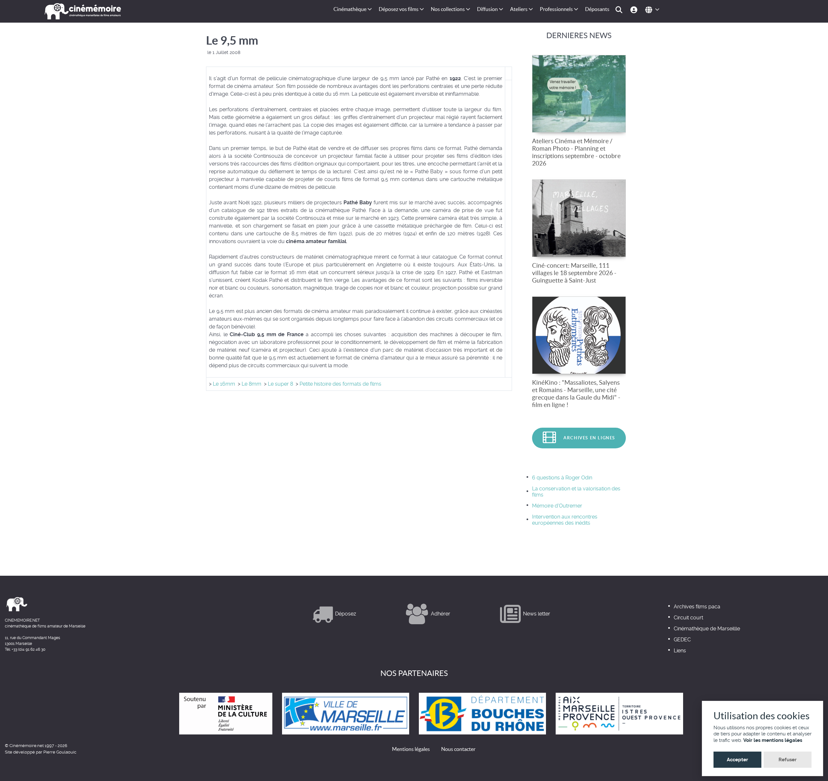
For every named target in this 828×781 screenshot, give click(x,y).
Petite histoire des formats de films (340, 384)
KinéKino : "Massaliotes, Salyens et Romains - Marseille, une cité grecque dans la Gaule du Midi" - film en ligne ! (576, 393)
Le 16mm (223, 384)
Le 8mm (251, 384)
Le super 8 (280, 384)
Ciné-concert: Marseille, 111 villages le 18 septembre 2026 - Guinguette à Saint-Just (574, 273)
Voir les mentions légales (772, 740)
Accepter (737, 760)
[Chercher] (620, 9)
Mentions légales (411, 749)
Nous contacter (458, 749)
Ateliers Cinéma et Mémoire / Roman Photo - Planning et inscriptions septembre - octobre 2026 (576, 152)
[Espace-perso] (634, 9)
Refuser (788, 760)
